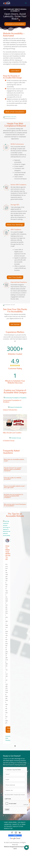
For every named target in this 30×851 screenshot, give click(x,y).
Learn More (15, 71)
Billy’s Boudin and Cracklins (12, 433)
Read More (9, 729)
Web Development (9, 739)
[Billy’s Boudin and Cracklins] (15, 422)
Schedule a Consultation (15, 24)
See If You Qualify (15, 277)
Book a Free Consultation (15, 112)
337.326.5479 (8, 826)
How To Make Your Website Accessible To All (9, 552)
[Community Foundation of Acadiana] (15, 398)
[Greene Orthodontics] (15, 407)
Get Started (15, 324)
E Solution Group (8, 441)
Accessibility (9, 736)
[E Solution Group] (15, 438)
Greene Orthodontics (10, 410)
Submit (7, 809)
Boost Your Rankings (15, 225)
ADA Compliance (16, 229)
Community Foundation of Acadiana (12, 401)
